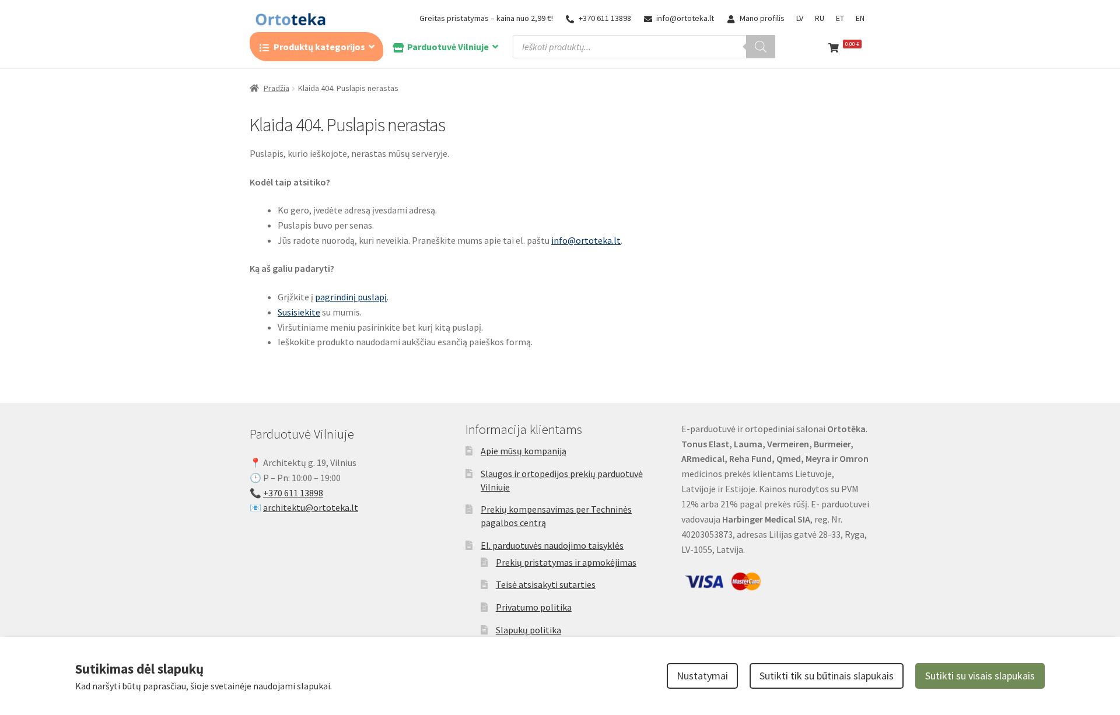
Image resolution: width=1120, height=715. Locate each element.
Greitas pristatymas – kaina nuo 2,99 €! (486, 18)
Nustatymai (702, 675)
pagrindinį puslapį (351, 297)
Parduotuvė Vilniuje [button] (448, 46)
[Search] (760, 46)
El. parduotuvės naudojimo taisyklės (552, 545)
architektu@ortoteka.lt (310, 507)
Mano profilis (762, 18)
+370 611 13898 (605, 18)
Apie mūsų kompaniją (523, 451)
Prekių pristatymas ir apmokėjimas (566, 562)
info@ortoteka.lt (685, 18)
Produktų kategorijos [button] (319, 46)
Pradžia (276, 88)
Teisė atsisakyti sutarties (546, 584)
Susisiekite (299, 312)
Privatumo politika (534, 607)
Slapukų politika (528, 630)
